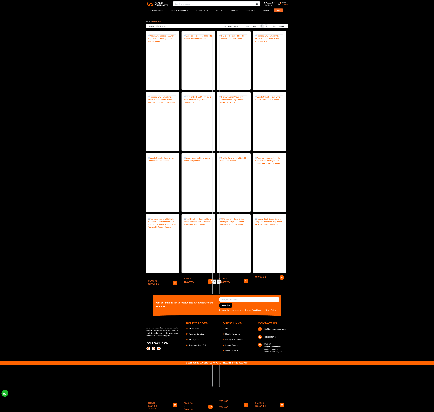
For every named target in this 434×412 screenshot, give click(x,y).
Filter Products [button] (278, 26)
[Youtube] (159, 348)
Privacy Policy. (270, 310)
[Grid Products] (262, 26)
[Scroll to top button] (429, 407)
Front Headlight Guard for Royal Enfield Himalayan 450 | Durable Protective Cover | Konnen (197, 396)
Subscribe (226, 305)
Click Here (226, 4)
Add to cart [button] (282, 405)
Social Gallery (250, 10)
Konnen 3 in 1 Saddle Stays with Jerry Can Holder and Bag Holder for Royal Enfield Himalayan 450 (269, 396)
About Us (234, 10)
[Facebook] (148, 348)
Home (148, 21)
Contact (266, 10)
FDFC (278, 10)
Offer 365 (219, 10)
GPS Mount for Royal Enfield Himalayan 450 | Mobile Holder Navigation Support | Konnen (232, 395)
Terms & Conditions (253, 310)
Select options (175, 405)
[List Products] (266, 26)
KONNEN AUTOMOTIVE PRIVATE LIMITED (210, 363)
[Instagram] (153, 348)
